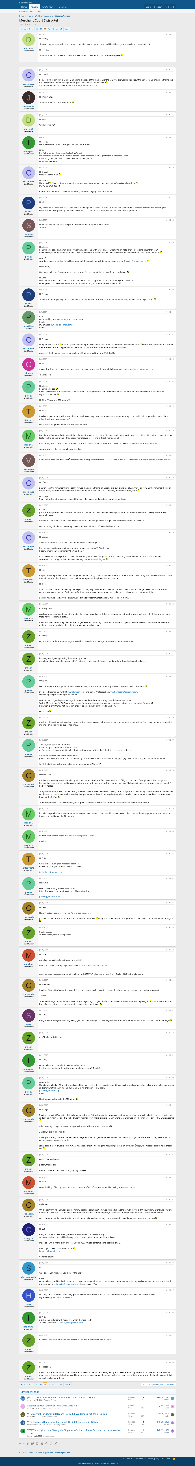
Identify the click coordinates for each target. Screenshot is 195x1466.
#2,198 (171, 1313)
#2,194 (171, 1200)
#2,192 (171, 1155)
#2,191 (171, 1105)
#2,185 (171, 950)
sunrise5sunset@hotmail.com (80, 835)
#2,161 (171, 312)
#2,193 (171, 1177)
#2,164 (171, 381)
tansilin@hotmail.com (144, 369)
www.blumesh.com (75, 691)
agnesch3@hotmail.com (61, 1297)
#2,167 (171, 455)
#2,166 (171, 431)
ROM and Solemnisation (50, 1408)
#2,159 (171, 242)
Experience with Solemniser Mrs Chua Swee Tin (52, 1405)
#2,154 (171, 115)
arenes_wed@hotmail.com (86, 85)
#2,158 (171, 220)
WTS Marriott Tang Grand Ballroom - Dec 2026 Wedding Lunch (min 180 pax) (67, 1413)
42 (37, 29)
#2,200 (171, 1362)
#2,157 (171, 197)
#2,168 (171, 478)
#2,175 (171, 676)
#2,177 (171, 740)
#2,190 (171, 1078)
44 (45, 29)
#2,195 (171, 1224)
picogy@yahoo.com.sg (135, 261)
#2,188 (171, 1033)
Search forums (35, 11)
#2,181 (171, 854)
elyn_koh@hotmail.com (61, 324)
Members (63, 6)
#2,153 (171, 92)
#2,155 (171, 137)
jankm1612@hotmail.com (51, 872)
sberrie (166, 1424)
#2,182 (171, 878)
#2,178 (171, 770)
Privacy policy (153, 1458)
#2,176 (171, 717)
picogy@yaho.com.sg (49, 1090)
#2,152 (171, 70)
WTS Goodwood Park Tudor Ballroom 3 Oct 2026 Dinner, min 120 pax (63, 1421)
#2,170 (171, 532)
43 (41, 29)
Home (24, 6)
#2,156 (171, 167)
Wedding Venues (50, 1400)
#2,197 (171, 1290)
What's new (47, 6)
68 (61, 29)
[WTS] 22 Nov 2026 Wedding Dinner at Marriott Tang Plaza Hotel (61, 1397)
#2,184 (171, 927)
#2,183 (171, 903)
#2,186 (171, 980)
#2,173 (171, 631)
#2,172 (171, 604)
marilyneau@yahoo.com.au (94, 965)
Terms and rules (140, 1458)
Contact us (127, 1458)
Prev (24, 29)
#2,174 (171, 654)
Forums (34, 6)
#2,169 (171, 505)
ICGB (29, 1408)
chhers (29, 1400)
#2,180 (171, 831)
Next (66, 29)
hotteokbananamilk (34, 1424)
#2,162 (171, 334)
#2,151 (171, 34)
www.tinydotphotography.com (123, 691)
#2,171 (171, 565)
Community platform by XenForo (98, 1464)
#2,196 (171, 1263)
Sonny (29, 1436)
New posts (23, 11)
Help (162, 1458)
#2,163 (171, 359)
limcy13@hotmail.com (49, 1251)
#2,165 (171, 406)
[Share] (166, 34)
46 (53, 29)
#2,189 (171, 1055)
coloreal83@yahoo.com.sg (66, 1284)
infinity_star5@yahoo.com (71, 1322)
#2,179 (171, 809)
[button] (55, 6)
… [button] (32, 29)
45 (49, 29)
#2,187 (171, 1010)
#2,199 (171, 1335)
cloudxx (30, 1416)
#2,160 (171, 289)
